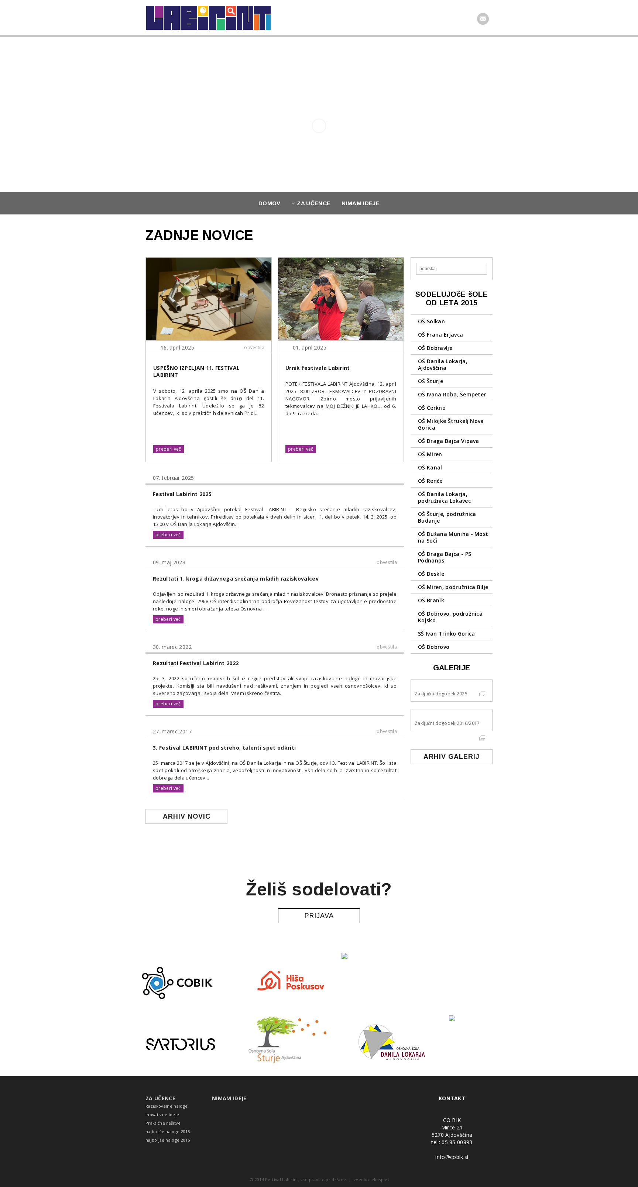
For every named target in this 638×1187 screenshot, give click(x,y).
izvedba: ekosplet (371, 1179)
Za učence (312, 203)
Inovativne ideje (162, 1114)
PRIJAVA (319, 915)
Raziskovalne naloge (166, 1106)
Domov (269, 203)
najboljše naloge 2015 (167, 1131)
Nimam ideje (361, 203)
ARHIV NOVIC (186, 816)
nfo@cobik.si (453, 1156)
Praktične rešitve (163, 1123)
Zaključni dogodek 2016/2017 (447, 723)
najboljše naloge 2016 (167, 1140)
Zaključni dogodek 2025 (441, 694)
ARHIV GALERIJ (451, 756)
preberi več (168, 449)
